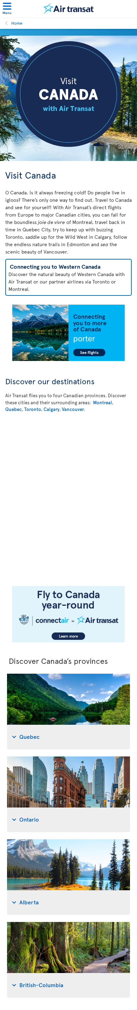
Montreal (102, 402)
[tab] (68, 711)
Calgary (51, 409)
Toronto (32, 409)
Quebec (13, 409)
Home (16, 23)
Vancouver (73, 409)
